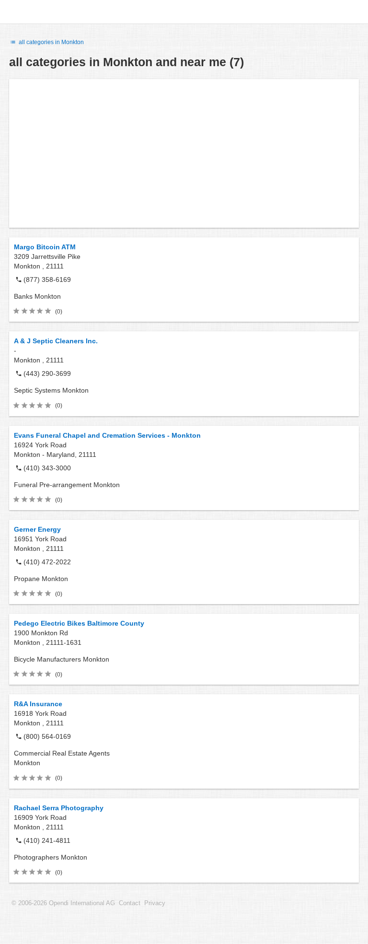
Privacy (154, 903)
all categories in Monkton (50, 42)
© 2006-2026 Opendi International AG (63, 903)
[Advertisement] (184, 153)
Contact (129, 903)
